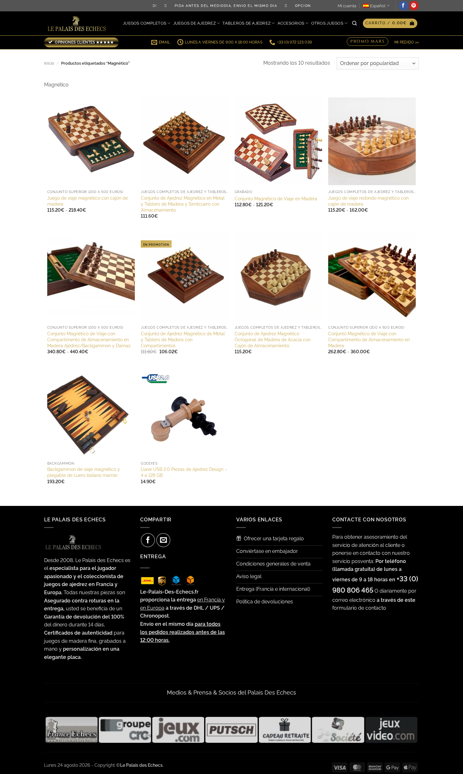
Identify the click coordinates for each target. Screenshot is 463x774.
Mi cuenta (347, 5)
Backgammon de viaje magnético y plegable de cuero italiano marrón (83, 472)
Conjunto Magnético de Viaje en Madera (276, 198)
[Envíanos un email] (163, 540)
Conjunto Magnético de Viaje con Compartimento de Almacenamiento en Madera (369, 339)
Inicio (49, 63)
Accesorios (291, 23)
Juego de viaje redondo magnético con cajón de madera (368, 201)
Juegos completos (144, 23)
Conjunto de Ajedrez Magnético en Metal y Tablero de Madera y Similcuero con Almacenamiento (183, 203)
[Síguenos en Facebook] (403, 5)
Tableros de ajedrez (246, 23)
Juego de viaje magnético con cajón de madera (87, 201)
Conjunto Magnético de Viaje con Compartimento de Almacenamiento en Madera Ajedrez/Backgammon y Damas (88, 339)
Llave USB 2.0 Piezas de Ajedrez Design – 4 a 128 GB (184, 472)
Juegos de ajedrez (194, 23)
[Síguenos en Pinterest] (414, 5)
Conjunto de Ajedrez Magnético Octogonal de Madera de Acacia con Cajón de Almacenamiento (273, 339)
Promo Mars (367, 41)
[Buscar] (354, 23)
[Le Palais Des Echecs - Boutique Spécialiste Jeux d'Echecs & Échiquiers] (78, 23)
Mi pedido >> (406, 42)
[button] (390, 23)
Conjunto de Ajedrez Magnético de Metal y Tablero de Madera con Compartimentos (183, 339)
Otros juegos (327, 23)
